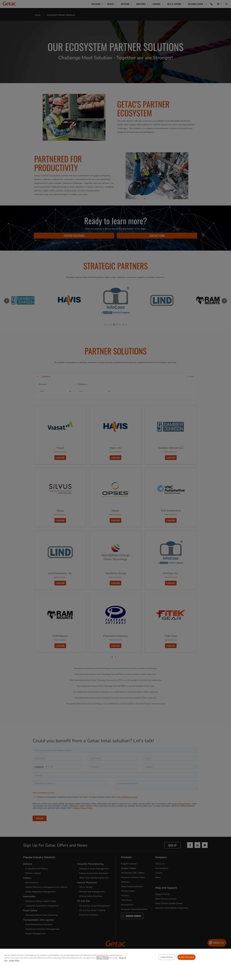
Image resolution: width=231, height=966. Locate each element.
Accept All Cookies (186, 957)
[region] (115, 957)
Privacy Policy (102, 958)
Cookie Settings (166, 957)
